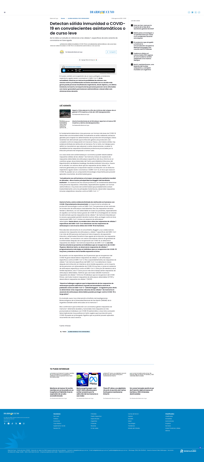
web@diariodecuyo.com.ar (80, 450)
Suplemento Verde (59, 426)
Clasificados (169, 416)
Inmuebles (168, 419)
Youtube (20, 423)
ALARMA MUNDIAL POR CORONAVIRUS (79, 331)
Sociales (130, 419)
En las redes (94, 428)
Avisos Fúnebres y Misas (172, 428)
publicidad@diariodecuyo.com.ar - (119, 450)
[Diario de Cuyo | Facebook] (189, 12)
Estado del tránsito (134, 428)
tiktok (12, 423)
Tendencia (131, 426)
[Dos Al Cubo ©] (188, 452)
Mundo (63, 18)
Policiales (94, 414)
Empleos (168, 423)
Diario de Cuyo (54, 18)
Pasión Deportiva (96, 416)
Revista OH (56, 428)
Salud (129, 421)
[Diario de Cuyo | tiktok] (199, 12)
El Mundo (93, 423)
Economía (56, 421)
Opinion (130, 416)
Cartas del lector (133, 414)
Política (55, 419)
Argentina (94, 421)
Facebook (5, 423)
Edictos (167, 431)
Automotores (169, 421)
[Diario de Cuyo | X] (195, 12)
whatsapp (24, 423)
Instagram (8, 423)
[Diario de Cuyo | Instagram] (192, 12)
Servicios (168, 426)
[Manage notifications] (200, 447)
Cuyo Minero (57, 423)
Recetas (93, 426)
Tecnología (131, 423)
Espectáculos (95, 419)
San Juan (56, 416)
